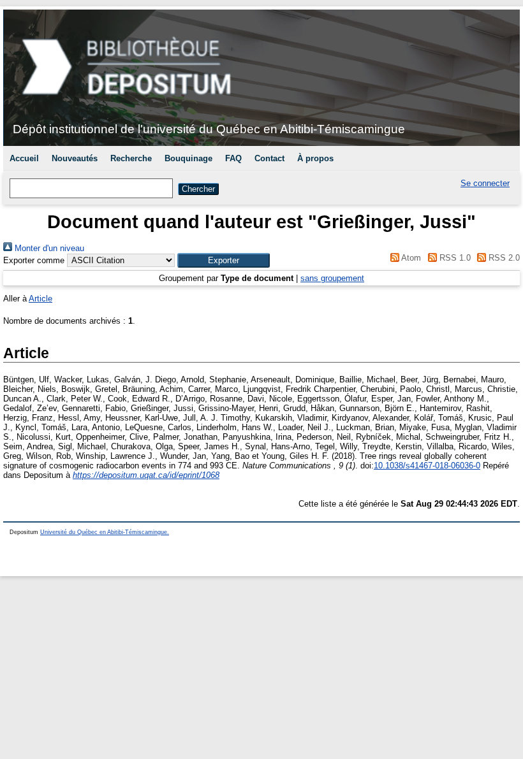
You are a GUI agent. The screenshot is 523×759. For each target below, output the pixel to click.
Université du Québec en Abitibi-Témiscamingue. (104, 532)
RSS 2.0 (503, 258)
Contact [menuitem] (269, 158)
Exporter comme (33, 260)
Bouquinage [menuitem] (188, 158)
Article (40, 298)
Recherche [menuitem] (131, 158)
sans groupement (332, 278)
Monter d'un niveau (48, 248)
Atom (410, 258)
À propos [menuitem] (315, 158)
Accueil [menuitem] (24, 158)
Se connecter (485, 183)
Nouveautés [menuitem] (75, 158)
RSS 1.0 (453, 258)
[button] (223, 260)
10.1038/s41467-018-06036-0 (427, 465)
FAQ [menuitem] (233, 158)
